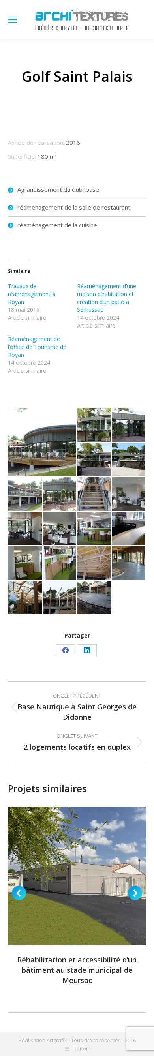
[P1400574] (42, 442)
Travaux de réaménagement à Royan (31, 294)
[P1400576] (25, 494)
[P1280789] (25, 529)
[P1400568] (129, 529)
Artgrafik (57, 1040)
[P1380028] (94, 563)
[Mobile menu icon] (12, 19)
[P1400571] (25, 563)
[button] (19, 893)
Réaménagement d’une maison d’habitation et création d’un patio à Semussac (106, 297)
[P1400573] (60, 563)
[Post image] (77, 876)
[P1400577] (94, 494)
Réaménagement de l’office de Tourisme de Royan (37, 346)
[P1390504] (60, 494)
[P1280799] (60, 529)
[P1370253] (94, 598)
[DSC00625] (129, 494)
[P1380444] (129, 563)
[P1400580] (94, 460)
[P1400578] (129, 425)
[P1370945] (25, 598)
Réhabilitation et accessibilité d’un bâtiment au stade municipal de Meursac (77, 970)
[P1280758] (129, 460)
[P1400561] (94, 529)
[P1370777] (60, 598)
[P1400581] (94, 425)
